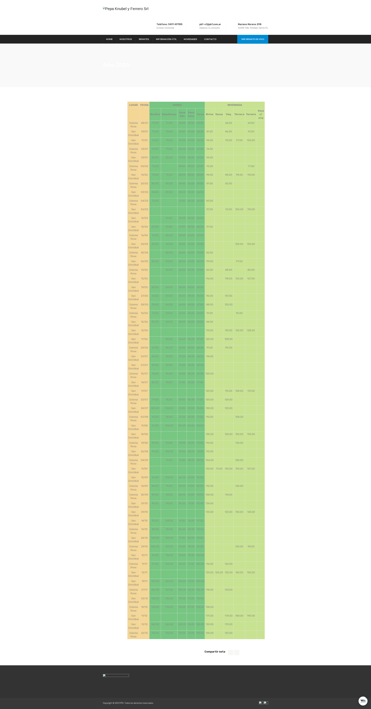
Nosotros (126, 39)
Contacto (210, 39)
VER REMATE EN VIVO (252, 39)
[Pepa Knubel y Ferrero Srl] (125, 8)
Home (109, 39)
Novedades (190, 39)
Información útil (166, 39)
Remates (144, 39)
